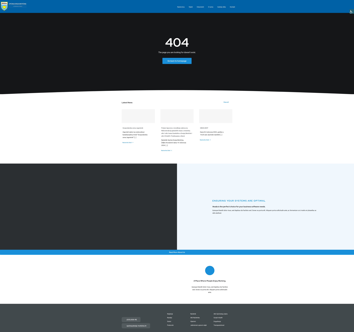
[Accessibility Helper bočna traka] (352, 11)
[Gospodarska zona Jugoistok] (138, 116)
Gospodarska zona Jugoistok (133, 128)
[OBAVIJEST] (215, 116)
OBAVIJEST (204, 128)
